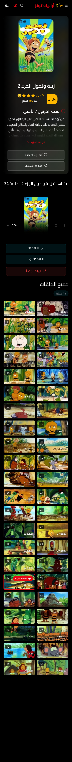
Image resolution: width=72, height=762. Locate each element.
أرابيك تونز (45, 6)
